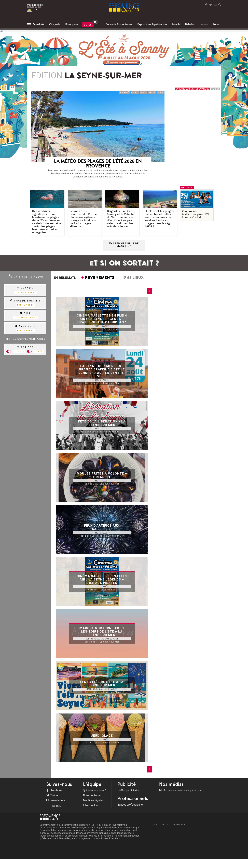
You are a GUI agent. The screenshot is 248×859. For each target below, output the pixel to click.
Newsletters (57, 800)
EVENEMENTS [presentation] (99, 278)
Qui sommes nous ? (94, 790)
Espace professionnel (130, 804)
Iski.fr (180, 790)
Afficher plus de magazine (125, 245)
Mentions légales (93, 800)
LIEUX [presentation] (135, 278)
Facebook (56, 790)
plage (160, 92)
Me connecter (35, 4)
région (216, 89)
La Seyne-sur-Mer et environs (192, 89)
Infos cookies (91, 805)
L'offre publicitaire (128, 790)
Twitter (54, 795)
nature (152, 92)
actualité (124, 92)
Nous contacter (92, 795)
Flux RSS (55, 805)
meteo (143, 92)
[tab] (97, 278)
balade (134, 92)
